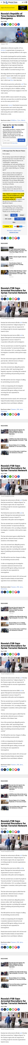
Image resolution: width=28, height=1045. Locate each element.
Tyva (18, 120)
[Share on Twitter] (5, 24)
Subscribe (21, 140)
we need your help (18, 190)
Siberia (23, 120)
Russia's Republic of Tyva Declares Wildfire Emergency (13, 16)
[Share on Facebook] (2, 24)
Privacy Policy (15, 143)
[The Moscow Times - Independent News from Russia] (10, 2)
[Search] (24, 2)
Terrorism (4, 411)
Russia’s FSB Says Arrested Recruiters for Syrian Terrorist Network (14, 290)
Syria (21, 409)
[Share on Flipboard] (16, 24)
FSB (18, 409)
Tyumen (13, 409)
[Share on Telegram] (7, 24)
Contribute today (22, 7)
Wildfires (14, 120)
